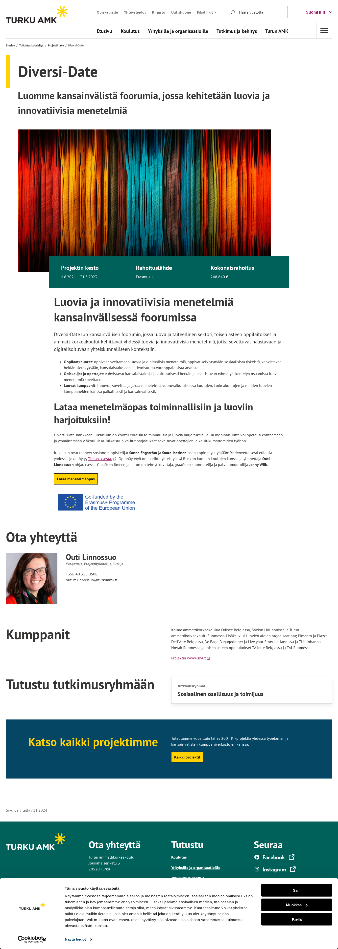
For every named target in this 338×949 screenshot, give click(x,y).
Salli (296, 890)
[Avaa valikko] (324, 30)
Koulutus (179, 857)
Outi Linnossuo (91, 557)
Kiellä (297, 919)
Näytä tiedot (75, 939)
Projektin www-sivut (189, 657)
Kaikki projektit (187, 757)
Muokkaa (294, 905)
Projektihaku (56, 45)
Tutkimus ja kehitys (31, 45)
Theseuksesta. (103, 458)
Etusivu (10, 45)
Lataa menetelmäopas (76, 478)
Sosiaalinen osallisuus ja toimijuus (220, 694)
